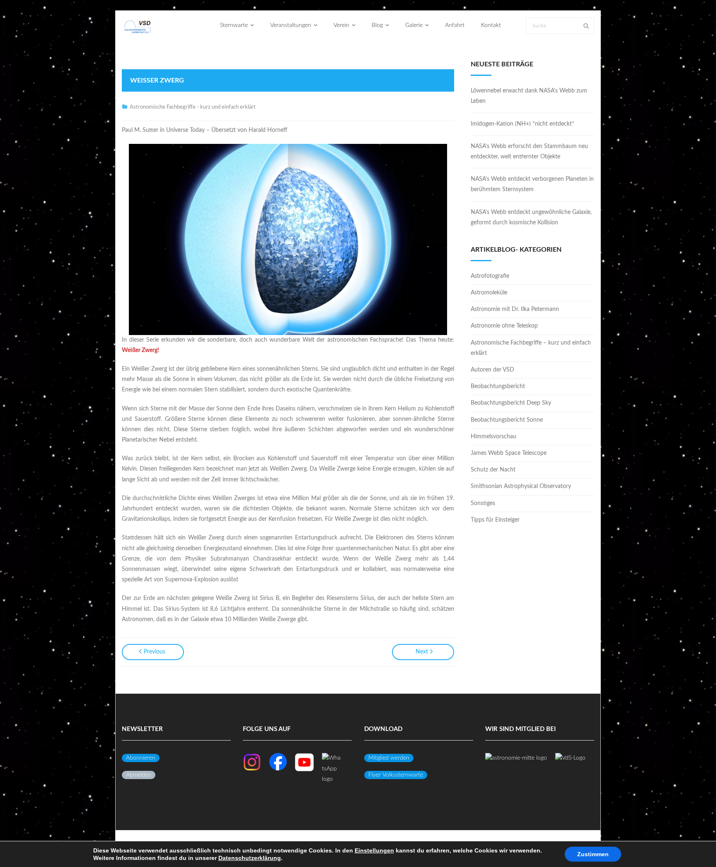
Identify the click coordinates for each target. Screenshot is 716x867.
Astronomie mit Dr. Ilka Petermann (515, 309)
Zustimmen (593, 854)
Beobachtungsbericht (498, 386)
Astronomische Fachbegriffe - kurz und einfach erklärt (193, 107)
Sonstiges (483, 503)
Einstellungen (374, 850)
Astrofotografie (490, 276)
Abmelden (138, 775)
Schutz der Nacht (493, 470)
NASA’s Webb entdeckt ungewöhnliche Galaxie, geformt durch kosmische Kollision (531, 217)
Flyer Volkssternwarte (395, 775)
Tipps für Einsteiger (495, 520)
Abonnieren (140, 758)
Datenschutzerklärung (249, 858)
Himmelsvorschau (493, 437)
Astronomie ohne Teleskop (504, 326)
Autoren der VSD (492, 370)
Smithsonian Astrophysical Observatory (521, 486)
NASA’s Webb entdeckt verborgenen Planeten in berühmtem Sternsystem (532, 184)
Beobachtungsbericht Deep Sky (511, 403)
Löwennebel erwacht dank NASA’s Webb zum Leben (529, 96)
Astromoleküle (489, 293)
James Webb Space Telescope (509, 453)
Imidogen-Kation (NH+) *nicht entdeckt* (522, 124)
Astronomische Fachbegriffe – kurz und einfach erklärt (531, 348)
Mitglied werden (388, 758)
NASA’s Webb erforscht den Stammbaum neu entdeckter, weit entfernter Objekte (529, 151)
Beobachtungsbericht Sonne (507, 420)
